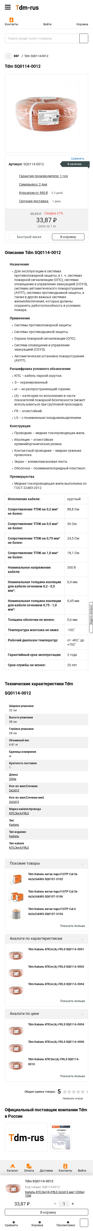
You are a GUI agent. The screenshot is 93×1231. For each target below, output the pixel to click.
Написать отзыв (73, 1098)
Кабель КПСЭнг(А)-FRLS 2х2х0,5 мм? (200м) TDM (54, 1193)
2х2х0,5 (14, 790)
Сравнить (11, 1225)
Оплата (29, 1170)
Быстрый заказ (29, 237)
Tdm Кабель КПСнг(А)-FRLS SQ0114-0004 (56, 984)
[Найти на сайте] (83, 38)
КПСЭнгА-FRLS (19, 813)
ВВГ (17, 56)
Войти (47, 24)
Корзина (82, 24)
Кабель (14, 824)
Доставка (46, 1170)
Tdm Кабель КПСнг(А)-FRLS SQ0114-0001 (56, 949)
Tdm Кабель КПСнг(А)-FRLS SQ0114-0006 (56, 1042)
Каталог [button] (12, 1170)
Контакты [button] (11, 24)
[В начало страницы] (84, 1223)
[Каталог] (8, 7)
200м (12, 779)
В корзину (68, 237)
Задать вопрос (91, 615)
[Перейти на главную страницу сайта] (36, 7)
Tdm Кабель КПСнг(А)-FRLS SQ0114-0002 (56, 966)
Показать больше (72, 926)
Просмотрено (66, 1225)
